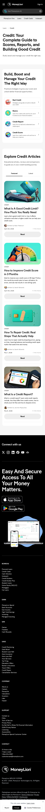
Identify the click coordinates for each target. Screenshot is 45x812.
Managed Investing (8, 617)
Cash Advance (7, 574)
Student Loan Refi (8, 652)
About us (5, 687)
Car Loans (5, 590)
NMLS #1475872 (12, 797)
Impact (4, 701)
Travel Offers (6, 668)
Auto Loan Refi (7, 656)
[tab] (14, 173)
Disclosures (24, 797)
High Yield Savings (8, 612)
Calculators (6, 694)
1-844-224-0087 (7, 754)
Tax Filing (5, 661)
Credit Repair (6, 670)
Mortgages (5, 588)
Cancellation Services (9, 673)
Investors (5, 696)
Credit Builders (7, 578)
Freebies (5, 630)
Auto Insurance (7, 654)
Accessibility (6, 732)
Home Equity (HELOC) (9, 585)
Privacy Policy (6, 723)
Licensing (5, 730)
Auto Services (6, 659)
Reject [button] (7, 808)
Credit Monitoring (8, 647)
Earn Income (6, 610)
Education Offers (7, 663)
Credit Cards (6, 572)
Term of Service (7, 720)
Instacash (5, 576)
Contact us (5, 716)
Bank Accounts (7, 608)
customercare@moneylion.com (12, 756)
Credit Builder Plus (8, 581)
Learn (5, 28)
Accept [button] (16, 808)
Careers (4, 689)
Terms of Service (27, 795)
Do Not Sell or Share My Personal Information (17, 725)
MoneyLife (5, 691)
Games (4, 627)
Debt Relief (6, 649)
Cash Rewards (7, 632)
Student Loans (7, 583)
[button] (32, 808)
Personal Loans (7, 569)
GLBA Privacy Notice (9, 727)
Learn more (30, 803)
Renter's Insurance (8, 666)
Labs (3, 698)
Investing (5, 614)
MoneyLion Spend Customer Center (14, 734)
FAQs (4, 718)
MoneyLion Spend (8, 605)
